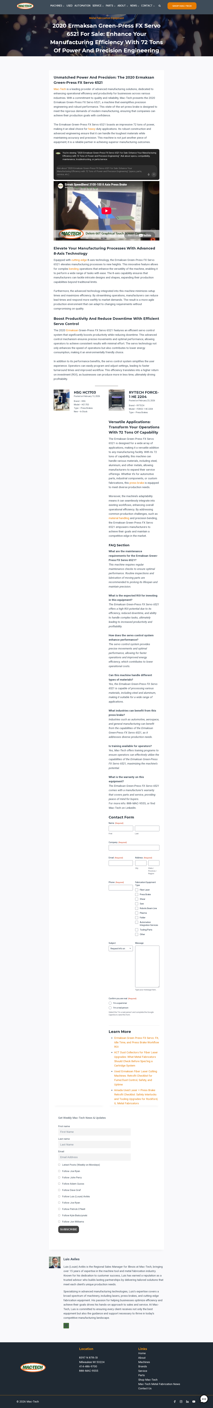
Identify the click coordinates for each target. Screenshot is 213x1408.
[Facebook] (175, 1401)
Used (70, 5)
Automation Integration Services (149, 923)
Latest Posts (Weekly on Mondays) (81, 1164)
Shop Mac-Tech (148, 1379)
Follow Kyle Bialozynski (74, 1215)
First (110, 833)
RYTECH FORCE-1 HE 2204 (144, 394)
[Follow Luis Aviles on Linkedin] (66, 1325)
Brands (142, 1366)
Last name (64, 1138)
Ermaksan (72, 330)
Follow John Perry (72, 1177)
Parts (141, 1375)
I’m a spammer (120, 1003)
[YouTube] (193, 1401)
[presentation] (62, 400)
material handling (119, 518)
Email (61, 1151)
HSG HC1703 (85, 392)
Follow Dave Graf (71, 1190)
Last (137, 833)
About (141, 1357)
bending (74, 268)
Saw (142, 904)
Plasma (143, 913)
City (136, 868)
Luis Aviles (71, 1259)
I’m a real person (120, 1008)
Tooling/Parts (146, 930)
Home (142, 1353)
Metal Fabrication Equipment (106, 18)
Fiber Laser (145, 890)
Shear (142, 899)
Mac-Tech (60, 89)
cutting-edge (79, 260)
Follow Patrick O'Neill (73, 1209)
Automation (82, 5)
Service (142, 1371)
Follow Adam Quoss (73, 1183)
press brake (137, 482)
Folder (142, 917)
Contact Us (145, 1388)
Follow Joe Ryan (71, 1171)
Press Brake (145, 894)
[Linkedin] (187, 1401)
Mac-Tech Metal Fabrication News (159, 1384)
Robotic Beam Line (148, 908)
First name (64, 1126)
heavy (91, 129)
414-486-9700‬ (88, 1366)
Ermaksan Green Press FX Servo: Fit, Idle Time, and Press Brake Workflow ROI (136, 1042)
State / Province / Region (152, 871)
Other (142, 934)
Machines (144, 1362)
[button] (204, 1399)
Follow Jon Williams (73, 1221)
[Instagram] (181, 1401)
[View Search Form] (159, 6)
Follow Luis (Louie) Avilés (76, 1196)
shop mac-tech (182, 5)
